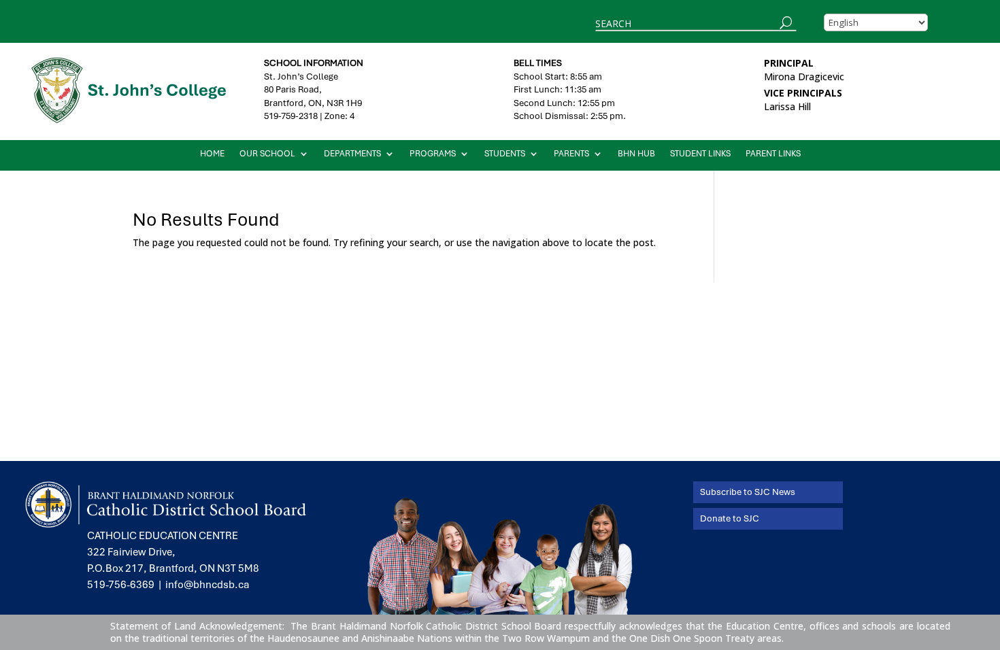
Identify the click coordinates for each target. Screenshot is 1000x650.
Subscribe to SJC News (747, 492)
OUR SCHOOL (267, 154)
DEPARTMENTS (352, 154)
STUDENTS (504, 154)
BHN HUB (636, 154)
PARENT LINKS (773, 154)
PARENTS (571, 154)
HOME (212, 154)
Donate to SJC (729, 518)
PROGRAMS (433, 154)
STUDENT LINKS (700, 154)
